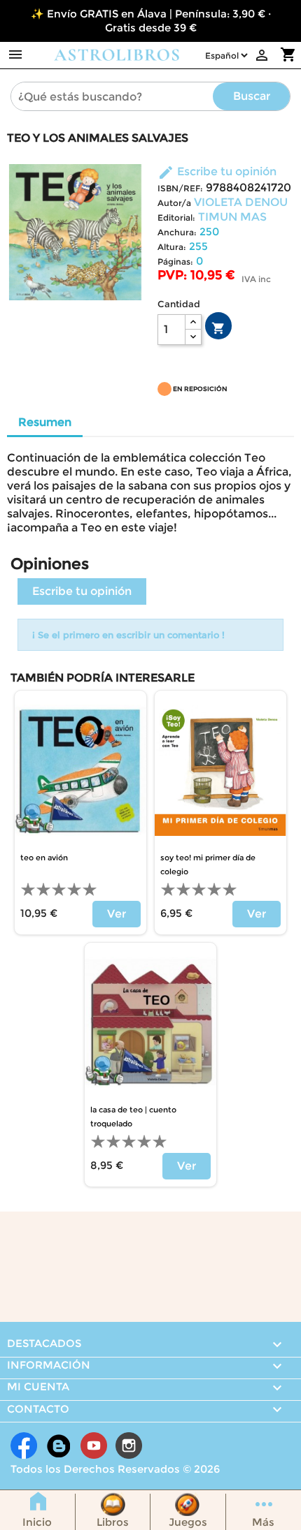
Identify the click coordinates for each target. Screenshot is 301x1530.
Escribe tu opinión (217, 171)
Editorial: (176, 217)
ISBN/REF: (180, 188)
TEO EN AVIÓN (44, 857)
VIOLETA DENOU (241, 202)
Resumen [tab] (44, 422)
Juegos (188, 1522)
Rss (59, 1445)
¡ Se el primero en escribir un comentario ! (128, 634)
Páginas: (175, 261)
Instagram (128, 1445)
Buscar (251, 96)
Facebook (23, 1445)
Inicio (37, 1522)
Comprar (218, 328)
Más (263, 1522)
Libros (113, 1522)
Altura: (172, 246)
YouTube (93, 1445)
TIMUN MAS (232, 216)
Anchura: (177, 232)
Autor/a (174, 202)
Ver (116, 913)
